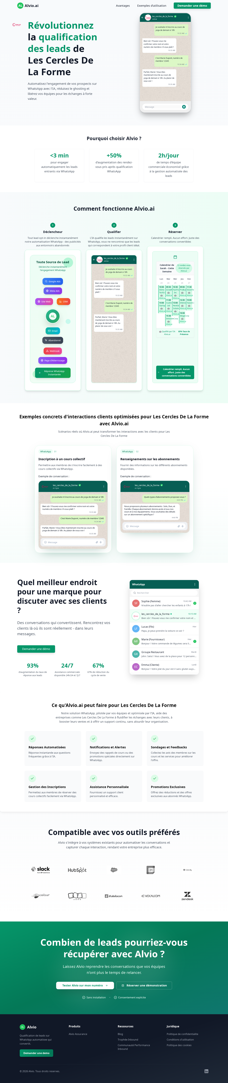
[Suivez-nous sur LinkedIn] (206, 1071)
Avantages (123, 5)
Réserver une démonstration (147, 985)
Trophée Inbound (128, 1039)
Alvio (31, 1027)
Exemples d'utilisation (151, 5)
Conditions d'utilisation (180, 1039)
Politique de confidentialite (182, 1034)
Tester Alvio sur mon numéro (82, 985)
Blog (120, 1034)
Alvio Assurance (78, 1034)
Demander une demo (36, 1053)
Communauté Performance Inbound (134, 1047)
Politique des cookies (179, 1045)
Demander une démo (192, 5)
